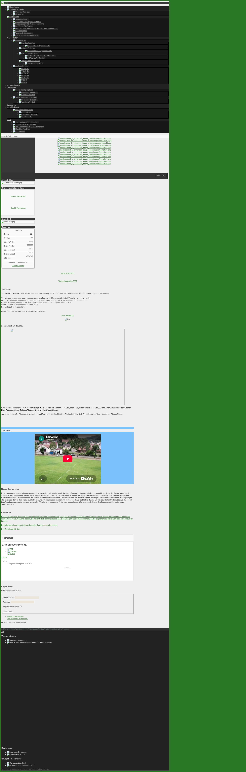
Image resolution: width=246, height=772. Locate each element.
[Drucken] (12, 551)
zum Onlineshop (67, 315)
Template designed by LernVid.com (35, 769)
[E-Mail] (11, 554)
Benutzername (9, 598)
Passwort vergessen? (15, 617)
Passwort (6, 602)
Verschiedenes (13, 107)
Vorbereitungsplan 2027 (67, 281)
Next (164, 175)
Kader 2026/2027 (67, 273)
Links (9, 120)
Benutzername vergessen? (17, 619)
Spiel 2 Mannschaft (18, 208)
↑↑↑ (2, 632)
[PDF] (10, 549)
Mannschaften (12, 38)
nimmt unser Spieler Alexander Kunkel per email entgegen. (29, 525)
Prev (158, 175)
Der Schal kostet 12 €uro (10, 529)
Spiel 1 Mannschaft (18, 196)
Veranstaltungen (13, 85)
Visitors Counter (18, 266)
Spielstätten (11, 87)
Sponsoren (11, 105)
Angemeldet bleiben (11, 607)
